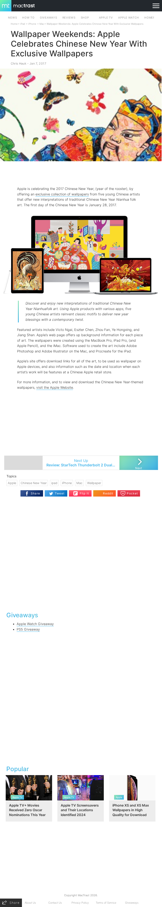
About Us (30, 902)
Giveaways (131, 902)
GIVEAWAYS (48, 17)
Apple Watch (128, 17)
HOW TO (28, 17)
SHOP (85, 17)
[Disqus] (81, 553)
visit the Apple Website (54, 387)
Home (14, 23)
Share (35, 493)
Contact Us (55, 902)
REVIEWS (69, 17)
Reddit (108, 493)
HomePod (151, 17)
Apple (12, 483)
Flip (82, 491)
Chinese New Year (34, 483)
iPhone (32, 23)
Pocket (132, 493)
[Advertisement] (81, 173)
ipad (54, 483)
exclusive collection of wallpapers (62, 194)
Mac (41, 23)
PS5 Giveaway (28, 629)
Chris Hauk (18, 63)
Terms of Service (106, 902)
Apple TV (106, 17)
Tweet (60, 493)
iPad (22, 23)
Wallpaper (94, 483)
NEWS (12, 17)
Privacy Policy (80, 902)
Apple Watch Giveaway (35, 624)
